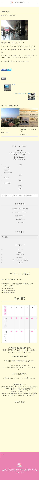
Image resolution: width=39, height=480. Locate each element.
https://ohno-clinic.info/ (20, 159)
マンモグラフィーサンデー (20, 212)
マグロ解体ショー (20, 219)
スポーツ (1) (20, 249)
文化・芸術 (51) (20, 254)
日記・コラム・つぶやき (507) (20, 260)
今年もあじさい (20, 222)
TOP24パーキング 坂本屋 (17, 391)
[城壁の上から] (10, 117)
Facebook (4, 69)
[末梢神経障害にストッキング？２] (29, 117)
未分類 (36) (20, 262)
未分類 (3, 78)
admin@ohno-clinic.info (9, 290)
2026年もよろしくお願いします (20, 208)
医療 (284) (20, 252)
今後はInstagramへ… (20, 215)
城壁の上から (5, 129)
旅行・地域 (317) (20, 257)
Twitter (9, 69)
